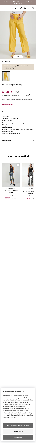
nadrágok (7, 61)
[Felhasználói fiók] (25, 8)
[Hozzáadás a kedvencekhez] (18, 165)
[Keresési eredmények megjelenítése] (21, 8)
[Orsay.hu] (13, 8)
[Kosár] (32, 8)
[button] (18, 56)
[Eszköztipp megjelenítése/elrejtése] (29, 95)
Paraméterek (6, 141)
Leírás (4, 112)
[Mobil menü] (3, 8)
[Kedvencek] (29, 8)
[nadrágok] (2, 61)
